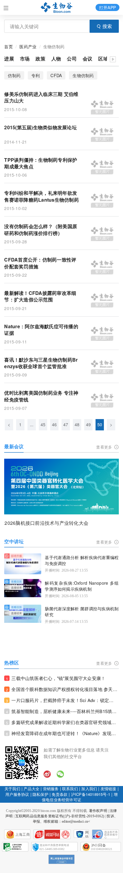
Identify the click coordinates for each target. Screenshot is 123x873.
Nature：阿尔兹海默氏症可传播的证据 (41, 329)
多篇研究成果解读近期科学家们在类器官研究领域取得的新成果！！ (65, 722)
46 (54, 424)
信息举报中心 (15, 847)
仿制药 (14, 75)
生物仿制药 (83, 75)
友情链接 (108, 788)
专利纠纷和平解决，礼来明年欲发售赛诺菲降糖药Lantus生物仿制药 (41, 196)
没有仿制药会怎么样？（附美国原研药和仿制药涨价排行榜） (40, 229)
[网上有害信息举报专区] (61, 859)
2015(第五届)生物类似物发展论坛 (40, 127)
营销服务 (51, 788)
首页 (8, 46)
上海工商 (22, 834)
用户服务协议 (17, 794)
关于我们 (12, 788)
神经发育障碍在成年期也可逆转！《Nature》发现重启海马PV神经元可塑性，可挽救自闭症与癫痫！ (65, 733)
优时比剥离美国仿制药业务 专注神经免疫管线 (41, 396)
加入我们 (89, 788)
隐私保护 (40, 794)
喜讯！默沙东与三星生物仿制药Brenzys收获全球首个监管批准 (41, 363)
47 (65, 424)
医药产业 (27, 46)
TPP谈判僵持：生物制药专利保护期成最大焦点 (40, 163)
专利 (35, 75)
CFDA (56, 75)
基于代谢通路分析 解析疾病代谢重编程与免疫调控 (82, 560)
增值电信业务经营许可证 (80, 797)
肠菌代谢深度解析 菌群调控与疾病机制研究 (82, 611)
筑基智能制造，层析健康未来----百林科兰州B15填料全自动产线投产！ (65, 711)
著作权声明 (98, 811)
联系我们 (70, 788)
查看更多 (104, 447)
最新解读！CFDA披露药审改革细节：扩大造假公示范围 (40, 296)
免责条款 (59, 794)
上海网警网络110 (52, 834)
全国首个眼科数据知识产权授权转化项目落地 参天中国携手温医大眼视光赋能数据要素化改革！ (65, 689)
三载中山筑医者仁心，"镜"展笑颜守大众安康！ (58, 678)
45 (43, 424)
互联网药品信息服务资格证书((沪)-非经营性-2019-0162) (59, 816)
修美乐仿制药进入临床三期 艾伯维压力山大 (41, 97)
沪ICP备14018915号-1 (90, 794)
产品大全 (31, 788)
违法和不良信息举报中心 (105, 834)
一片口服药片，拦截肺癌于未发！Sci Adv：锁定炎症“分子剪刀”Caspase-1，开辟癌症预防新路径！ (65, 700)
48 (77, 424)
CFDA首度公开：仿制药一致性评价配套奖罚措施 (40, 263)
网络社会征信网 (87, 834)
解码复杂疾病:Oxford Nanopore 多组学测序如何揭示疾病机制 (82, 586)
